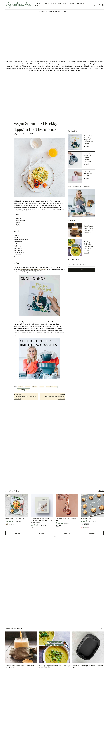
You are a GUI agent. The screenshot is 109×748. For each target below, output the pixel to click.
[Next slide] (103, 515)
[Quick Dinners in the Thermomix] (16, 505)
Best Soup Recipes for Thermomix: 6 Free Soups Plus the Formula (88, 247)
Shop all (101, 491)
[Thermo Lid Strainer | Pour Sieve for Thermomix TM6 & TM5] (75, 160)
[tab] (53, 536)
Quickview (17, 533)
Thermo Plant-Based (51, 386)
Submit (82, 270)
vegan (27, 389)
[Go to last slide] (6, 515)
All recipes (100, 628)
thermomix (21, 389)
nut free (42, 386)
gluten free (35, 386)
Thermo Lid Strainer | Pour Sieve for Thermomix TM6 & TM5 (88, 157)
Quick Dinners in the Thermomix (14, 518)
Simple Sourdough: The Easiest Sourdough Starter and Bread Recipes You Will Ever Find (41, 520)
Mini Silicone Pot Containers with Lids (88, 173)
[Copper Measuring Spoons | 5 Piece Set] (67, 505)
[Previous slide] (6, 11)
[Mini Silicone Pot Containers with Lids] (75, 176)
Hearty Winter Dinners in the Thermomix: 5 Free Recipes (88, 229)
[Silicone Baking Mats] (92, 505)
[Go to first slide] (103, 11)
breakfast (20, 386)
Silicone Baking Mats (87, 518)
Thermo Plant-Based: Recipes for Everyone (33, 269)
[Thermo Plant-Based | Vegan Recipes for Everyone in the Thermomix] (75, 142)
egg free (27, 386)
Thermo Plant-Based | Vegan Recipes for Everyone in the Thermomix (88, 139)
